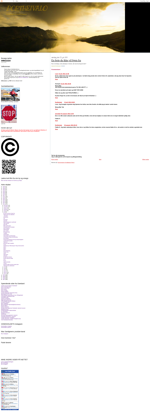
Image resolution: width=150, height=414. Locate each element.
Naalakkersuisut (4, 309)
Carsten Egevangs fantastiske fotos (9, 292)
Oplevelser (5, 254)
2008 (4, 278)
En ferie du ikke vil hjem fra (66, 60)
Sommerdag (6, 234)
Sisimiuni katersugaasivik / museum (9, 315)
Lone (56, 74)
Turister (5, 263)
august (5, 210)
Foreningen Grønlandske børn (8, 296)
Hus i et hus (5, 230)
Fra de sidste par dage (8, 258)
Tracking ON (14, 409)
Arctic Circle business (6, 287)
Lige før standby (6, 261)
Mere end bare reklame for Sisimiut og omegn (11, 180)
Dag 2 (4, 248)
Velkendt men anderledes (8, 265)
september (6, 209)
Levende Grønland (5, 302)
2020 (4, 191)
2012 (4, 202)
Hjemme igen (7, 382)
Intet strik (5, 224)
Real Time (9, 409)
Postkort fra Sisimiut (7, 257)
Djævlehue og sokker (9, 396)
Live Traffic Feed (10, 371)
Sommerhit (5, 217)
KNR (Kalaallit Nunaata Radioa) (8, 301)
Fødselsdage (6, 229)
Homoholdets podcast (6, 327)
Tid (4, 218)
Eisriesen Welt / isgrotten (8, 243)
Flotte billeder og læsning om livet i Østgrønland (12, 295)
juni (4, 267)
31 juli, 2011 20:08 (69, 102)
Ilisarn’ (4, 260)
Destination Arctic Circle (6, 294)
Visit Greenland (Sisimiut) (7, 319)
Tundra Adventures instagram (7, 317)
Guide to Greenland (5, 298)
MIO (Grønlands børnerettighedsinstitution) (10, 304)
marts (5, 271)
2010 (4, 275)
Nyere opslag (54, 159)
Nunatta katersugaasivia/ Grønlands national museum (13, 308)
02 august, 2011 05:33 (70, 125)
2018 (4, 194)
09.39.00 (63, 66)
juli (4, 212)
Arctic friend (4, 289)
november (6, 206)
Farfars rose (6, 252)
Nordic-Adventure (5, 307)
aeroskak (58, 113)
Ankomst (5, 255)
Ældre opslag (145, 159)
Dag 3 (4, 247)
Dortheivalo (58, 102)
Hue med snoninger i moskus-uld (11, 392)
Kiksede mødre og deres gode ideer (11, 264)
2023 (4, 189)
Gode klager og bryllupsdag (9, 235)
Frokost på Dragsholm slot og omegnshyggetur (13, 239)
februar (5, 272)
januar (5, 273)
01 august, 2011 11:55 (67, 113)
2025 (4, 186)
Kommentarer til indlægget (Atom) (66, 162)
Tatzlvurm (5, 242)
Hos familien (6, 238)
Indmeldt (5, 220)
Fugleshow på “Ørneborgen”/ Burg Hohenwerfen (13, 245)
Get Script (5, 409)
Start (100, 159)
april (5, 269)
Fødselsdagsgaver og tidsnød (9, 222)
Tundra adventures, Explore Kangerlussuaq (11, 318)
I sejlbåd (5, 233)
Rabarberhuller (12, 385)
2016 (4, 196)
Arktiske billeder (4, 291)
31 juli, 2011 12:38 (64, 74)
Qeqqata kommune (5, 312)
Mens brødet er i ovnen (6, 388)
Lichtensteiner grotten (8, 240)
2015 (4, 198)
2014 (4, 199)
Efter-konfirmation (7, 225)
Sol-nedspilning (6, 250)
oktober (5, 208)
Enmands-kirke (6, 232)
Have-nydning (6, 228)
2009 (4, 276)
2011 (4, 204)
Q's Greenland (4, 311)
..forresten (5, 215)
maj (4, 268)
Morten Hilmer (4, 305)
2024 (4, 188)
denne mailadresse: (24, 77)
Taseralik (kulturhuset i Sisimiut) (8, 316)
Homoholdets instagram (6, 326)
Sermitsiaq (3, 314)
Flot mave (5, 219)
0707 (4, 259)
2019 (4, 192)
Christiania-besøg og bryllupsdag (10, 237)
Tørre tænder (6, 223)
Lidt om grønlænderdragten (7, 361)
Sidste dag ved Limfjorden (9, 214)
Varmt (4, 253)
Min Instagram (4, 364)
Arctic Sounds (4, 290)
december (6, 205)
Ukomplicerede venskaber (9, 227)
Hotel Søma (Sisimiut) (6, 299)
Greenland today (5, 297)
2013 (4, 201)
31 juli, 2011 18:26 (66, 83)
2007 (4, 279)
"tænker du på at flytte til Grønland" (9, 285)
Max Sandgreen (4, 303)
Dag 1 (4, 249)
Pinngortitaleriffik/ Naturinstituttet (8, 310)
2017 (4, 195)
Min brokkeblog (4, 363)
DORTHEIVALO (26, 8)
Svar (56, 79)
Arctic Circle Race (5, 288)
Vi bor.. (4, 244)
